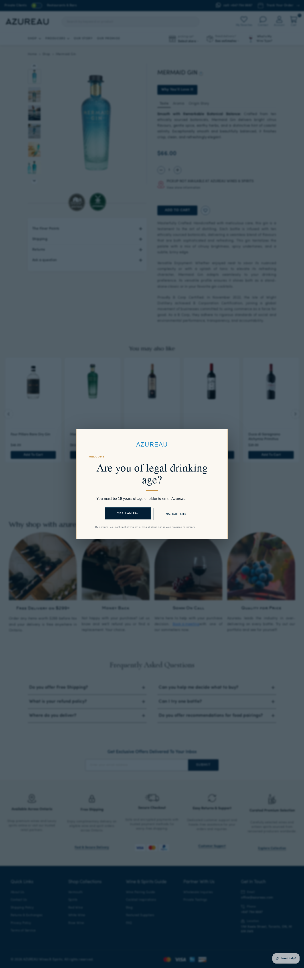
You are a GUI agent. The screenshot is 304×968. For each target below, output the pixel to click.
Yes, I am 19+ (127, 513)
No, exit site (176, 513)
